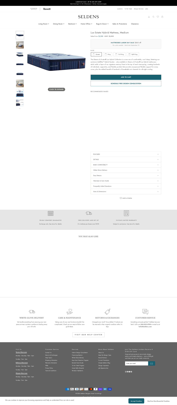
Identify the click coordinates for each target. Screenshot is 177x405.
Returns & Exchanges (51, 355)
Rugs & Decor (101, 24)
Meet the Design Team (104, 355)
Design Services (139, 9)
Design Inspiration (103, 365)
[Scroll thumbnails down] (20, 108)
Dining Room (58, 24)
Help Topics (48, 358)
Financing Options (77, 355)
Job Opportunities (103, 368)
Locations (120, 9)
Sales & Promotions (120, 24)
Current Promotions (103, 360)
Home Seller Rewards (78, 368)
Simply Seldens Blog (104, 363)
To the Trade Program (78, 365)
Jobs (147, 9)
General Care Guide (77, 363)
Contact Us (48, 353)
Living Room (42, 24)
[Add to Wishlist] (93, 123)
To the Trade (128, 9)
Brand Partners (102, 358)
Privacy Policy (49, 368)
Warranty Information (51, 363)
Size (92, 50)
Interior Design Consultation (80, 353)
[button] (126, 154)
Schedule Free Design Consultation (126, 83)
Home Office (85, 24)
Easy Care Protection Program (80, 360)
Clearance (135, 24)
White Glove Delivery (78, 358)
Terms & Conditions (50, 371)
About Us (101, 353)
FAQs (46, 365)
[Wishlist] (158, 16)
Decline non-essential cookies (159, 401)
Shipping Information (51, 360)
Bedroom (71, 24)
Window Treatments (77, 371)
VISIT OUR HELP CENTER (88, 335)
